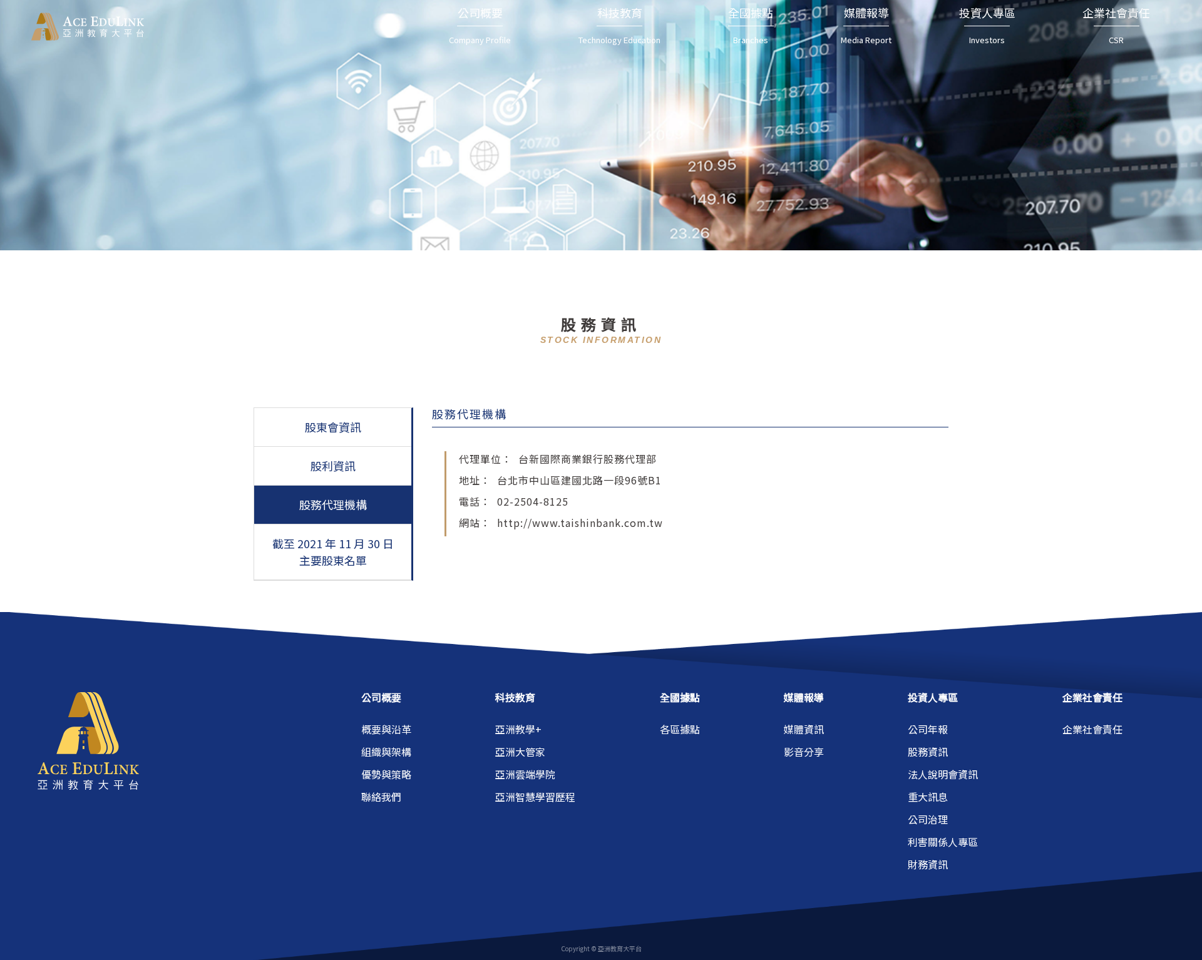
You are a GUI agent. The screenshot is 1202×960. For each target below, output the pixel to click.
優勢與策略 (386, 774)
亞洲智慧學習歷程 (535, 796)
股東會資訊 (333, 427)
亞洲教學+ (518, 729)
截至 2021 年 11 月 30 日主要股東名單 (333, 551)
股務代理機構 (333, 504)
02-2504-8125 (532, 501)
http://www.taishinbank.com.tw (580, 522)
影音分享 (804, 751)
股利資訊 (333, 465)
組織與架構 (386, 751)
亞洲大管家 (520, 751)
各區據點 (680, 729)
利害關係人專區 (943, 841)
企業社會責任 (1092, 729)
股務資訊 (928, 751)
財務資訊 (928, 864)
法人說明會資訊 (943, 774)
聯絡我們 (381, 796)
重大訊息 (928, 796)
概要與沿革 (386, 729)
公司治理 (928, 819)
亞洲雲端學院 (525, 774)
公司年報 (928, 729)
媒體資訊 (804, 729)
